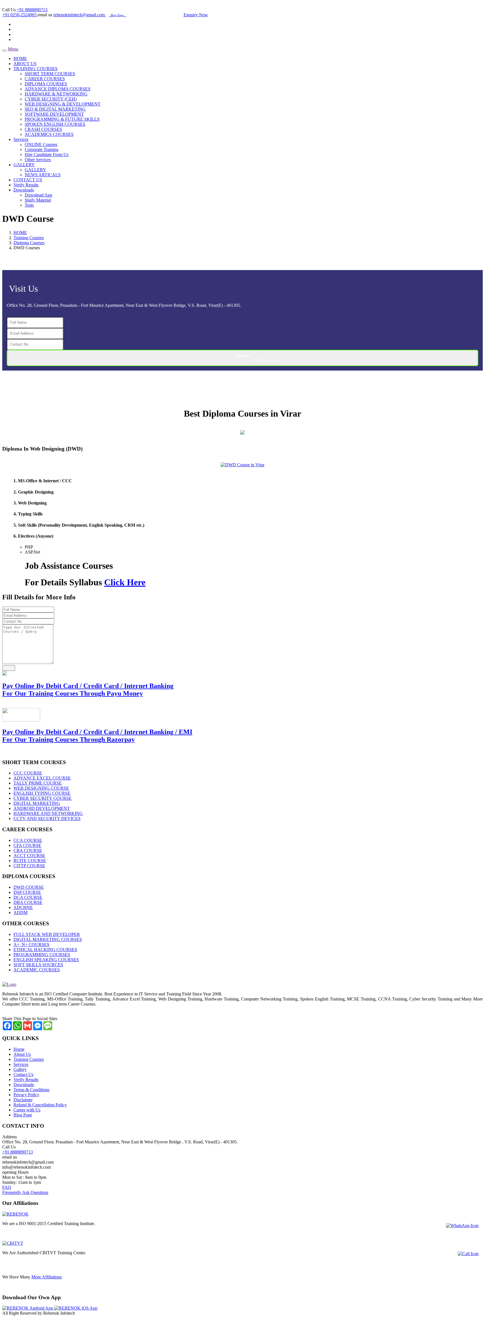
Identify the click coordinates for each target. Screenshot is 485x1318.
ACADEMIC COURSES (36, 969)
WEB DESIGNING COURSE (41, 788)
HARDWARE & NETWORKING (56, 94)
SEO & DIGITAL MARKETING (55, 109)
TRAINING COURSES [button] (35, 68)
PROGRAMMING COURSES (41, 954)
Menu (13, 49)
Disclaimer (23, 1099)
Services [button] (20, 139)
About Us (22, 1054)
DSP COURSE (27, 892)
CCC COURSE (27, 773)
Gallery (20, 1069)
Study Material (38, 200)
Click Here (124, 582)
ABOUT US (24, 63)
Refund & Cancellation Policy (40, 1104)
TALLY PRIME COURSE (37, 783)
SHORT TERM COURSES (50, 73)
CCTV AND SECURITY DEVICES (47, 818)
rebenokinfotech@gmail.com (79, 14)
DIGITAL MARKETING (36, 803)
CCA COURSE (27, 840)
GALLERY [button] (24, 164)
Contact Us (23, 1074)
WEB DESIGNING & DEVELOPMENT (62, 104)
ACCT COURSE (29, 855)
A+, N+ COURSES (31, 944)
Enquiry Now (196, 14)
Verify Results (25, 184)
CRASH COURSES (43, 129)
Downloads (23, 1084)
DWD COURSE (28, 887)
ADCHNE (23, 907)
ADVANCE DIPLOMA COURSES (57, 88)
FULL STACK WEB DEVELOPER (46, 934)
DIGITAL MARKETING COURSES (47, 939)
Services (20, 1064)
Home (18, 1049)
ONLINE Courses (41, 144)
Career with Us (26, 1109)
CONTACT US (27, 179)
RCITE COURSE (29, 860)
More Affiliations (46, 1276)
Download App (38, 195)
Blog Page (117, 15)
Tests (29, 205)
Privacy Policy (26, 1094)
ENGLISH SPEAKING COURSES (46, 959)
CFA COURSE (27, 845)
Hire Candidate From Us (46, 154)
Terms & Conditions (31, 1089)
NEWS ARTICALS (43, 174)
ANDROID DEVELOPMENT (41, 808)
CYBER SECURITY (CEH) (51, 99)
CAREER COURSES (45, 78)
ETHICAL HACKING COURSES (45, 949)
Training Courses (28, 237)
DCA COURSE (27, 897)
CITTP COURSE (29, 865)
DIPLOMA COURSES (46, 83)
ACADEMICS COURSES (49, 134)
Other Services (38, 159)
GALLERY (35, 169)
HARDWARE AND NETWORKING (48, 813)
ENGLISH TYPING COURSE (41, 793)
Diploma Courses (28, 242)
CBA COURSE (27, 850)
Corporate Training (41, 149)
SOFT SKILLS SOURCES (38, 964)
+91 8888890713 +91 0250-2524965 (24, 12)
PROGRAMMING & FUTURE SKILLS (62, 119)
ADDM (20, 912)
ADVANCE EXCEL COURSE (42, 778)
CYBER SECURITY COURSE (42, 798)
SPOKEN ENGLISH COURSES (55, 124)
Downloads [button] (23, 190)
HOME (20, 58)
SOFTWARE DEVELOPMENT (54, 114)
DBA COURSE (27, 902)
